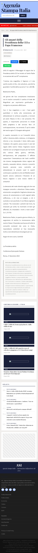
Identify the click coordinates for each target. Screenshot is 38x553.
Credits (3, 534)
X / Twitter (23, 62)
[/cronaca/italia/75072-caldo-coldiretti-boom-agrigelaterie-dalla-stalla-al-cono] (19, 314)
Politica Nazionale (6, 495)
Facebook (14, 62)
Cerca (23, 15)
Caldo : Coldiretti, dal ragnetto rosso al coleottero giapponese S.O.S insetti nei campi (18, 349)
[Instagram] (14, 489)
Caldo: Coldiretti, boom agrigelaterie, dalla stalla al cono (17, 325)
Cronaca (3, 507)
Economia (4, 501)
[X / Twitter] (6, 489)
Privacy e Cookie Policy (7, 531)
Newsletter (4, 516)
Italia (7, 30)
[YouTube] (2, 489)
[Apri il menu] (19, 21)
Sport (2, 510)
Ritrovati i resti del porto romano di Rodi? (19, 409)
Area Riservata (5, 522)
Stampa (8, 56)
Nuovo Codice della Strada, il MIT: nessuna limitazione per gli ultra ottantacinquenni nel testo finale (20, 393)
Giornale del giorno (6, 519)
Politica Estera (5, 498)
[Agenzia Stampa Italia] (19, 10)
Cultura (3, 504)
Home (2, 30)
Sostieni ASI (4, 525)
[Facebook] (10, 489)
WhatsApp (7, 65)
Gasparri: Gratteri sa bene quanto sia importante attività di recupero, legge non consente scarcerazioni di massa (19, 417)
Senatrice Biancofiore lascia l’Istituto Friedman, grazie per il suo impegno (19, 373)
